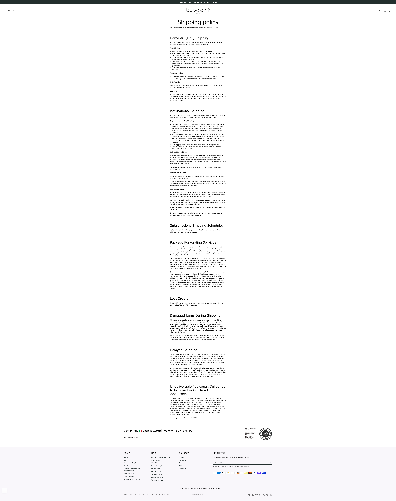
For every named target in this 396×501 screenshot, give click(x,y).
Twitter (210, 488)
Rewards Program (130, 476)
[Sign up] (270, 462)
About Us (127, 457)
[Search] (4, 10)
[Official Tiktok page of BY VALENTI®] (260, 494)
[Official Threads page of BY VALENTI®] (267, 494)
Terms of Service (212, 27)
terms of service (235, 466)
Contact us (182, 468)
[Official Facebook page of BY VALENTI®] (249, 494)
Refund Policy (200, 337)
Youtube (217, 488)
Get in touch (155, 460)
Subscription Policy (182, 230)
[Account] (385, 10)
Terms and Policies (198, 494)
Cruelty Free (128, 466)
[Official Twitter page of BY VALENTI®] (264, 494)
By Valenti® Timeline (130, 463)
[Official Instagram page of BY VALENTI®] (253, 494)
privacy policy (247, 466)
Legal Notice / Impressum (160, 466)
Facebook (182, 460)
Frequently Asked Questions (160, 457)
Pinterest (182, 463)
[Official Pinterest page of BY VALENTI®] (271, 494)
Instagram (182, 457)
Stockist (154, 463)
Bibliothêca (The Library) (132, 479)
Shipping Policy (156, 474)
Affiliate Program (129, 473)
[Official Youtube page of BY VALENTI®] (256, 494)
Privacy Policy (156, 468)
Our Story (127, 460)
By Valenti (136, 494)
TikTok (181, 466)
